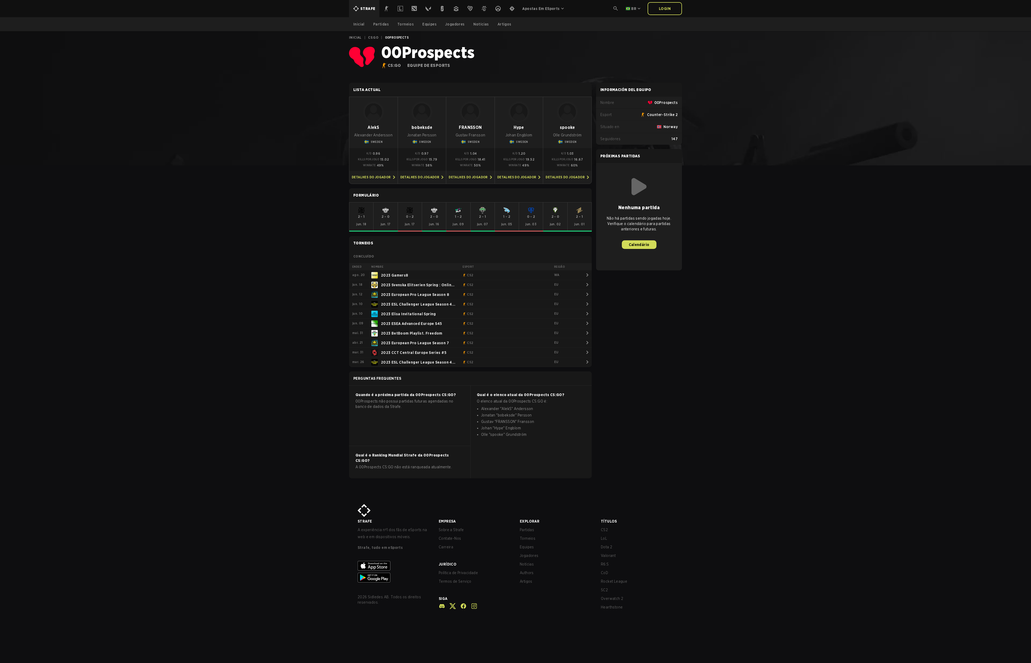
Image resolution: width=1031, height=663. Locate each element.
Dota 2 (606, 547)
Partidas (527, 530)
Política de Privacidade (458, 573)
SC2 (604, 590)
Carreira (446, 547)
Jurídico (447, 564)
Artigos (526, 581)
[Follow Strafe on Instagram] (472, 606)
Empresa (447, 521)
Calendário (639, 244)
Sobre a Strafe (451, 530)
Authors (527, 573)
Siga (443, 598)
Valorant (608, 555)
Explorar (529, 521)
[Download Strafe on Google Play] (394, 577)
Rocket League (614, 581)
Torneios (527, 538)
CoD (604, 573)
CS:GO (373, 37)
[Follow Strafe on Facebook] (461, 606)
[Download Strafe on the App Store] (394, 566)
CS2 (604, 530)
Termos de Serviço (455, 581)
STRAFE (365, 521)
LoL (604, 538)
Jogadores (529, 555)
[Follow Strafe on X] (450, 606)
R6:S (605, 564)
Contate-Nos (450, 538)
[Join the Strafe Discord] (442, 606)
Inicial (355, 37)
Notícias (527, 564)
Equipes (527, 547)
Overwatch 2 (612, 598)
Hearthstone (612, 607)
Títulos (609, 521)
